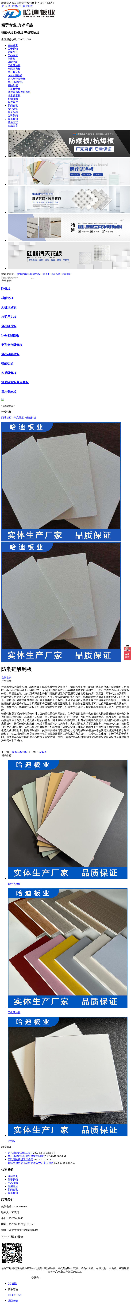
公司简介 (13, 52)
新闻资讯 (13, 105)
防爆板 (11, 58)
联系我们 (17, 6)
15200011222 (15, 1295)
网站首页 (13, 45)
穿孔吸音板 (14, 72)
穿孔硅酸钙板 (15, 82)
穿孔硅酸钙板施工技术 (20, 1152)
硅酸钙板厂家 (37, 274)
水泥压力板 (14, 68)
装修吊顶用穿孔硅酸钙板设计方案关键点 (31, 1162)
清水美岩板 (14, 95)
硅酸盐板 (13, 85)
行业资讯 (13, 109)
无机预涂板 (14, 65)
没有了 (43, 752)
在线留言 (13, 125)
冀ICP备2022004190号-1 (55, 1277)
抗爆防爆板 (23, 274)
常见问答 (13, 112)
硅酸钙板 (13, 62)
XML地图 (94, 1277)
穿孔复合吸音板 (17, 78)
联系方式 (13, 122)
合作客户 (13, 102)
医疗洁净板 (64, 274)
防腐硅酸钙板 (19, 752)
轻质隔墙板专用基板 (19, 92)
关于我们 (6, 6)
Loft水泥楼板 (15, 75)
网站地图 (28, 6)
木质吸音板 (14, 88)
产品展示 (13, 55)
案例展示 (13, 98)
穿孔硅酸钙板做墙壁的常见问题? (26, 1156)
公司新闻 (13, 115)
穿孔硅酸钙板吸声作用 (20, 1159)
